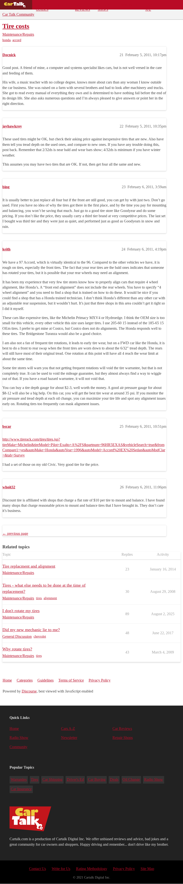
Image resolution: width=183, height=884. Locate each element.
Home (7, 680)
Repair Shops (103, 6)
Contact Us (37, 869)
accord (16, 40)
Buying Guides (42, 6)
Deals (61, 5)
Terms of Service (71, 680)
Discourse (29, 691)
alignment (50, 598)
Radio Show (19, 738)
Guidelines (45, 680)
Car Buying (97, 779)
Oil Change (131, 779)
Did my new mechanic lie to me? (31, 629)
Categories (25, 680)
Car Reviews (82, 6)
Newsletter (69, 738)
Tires (34, 779)
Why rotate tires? (17, 649)
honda (6, 40)
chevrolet (40, 636)
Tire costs (15, 26)
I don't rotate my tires (21, 610)
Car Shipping (52, 779)
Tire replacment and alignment (28, 566)
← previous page (15, 533)
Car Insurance (21, 789)
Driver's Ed (75, 779)
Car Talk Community (18, 14)
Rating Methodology (91, 869)
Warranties (19, 779)
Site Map (147, 869)
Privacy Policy (100, 680)
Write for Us (61, 869)
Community (127, 5)
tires (39, 598)
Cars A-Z (149, 6)
